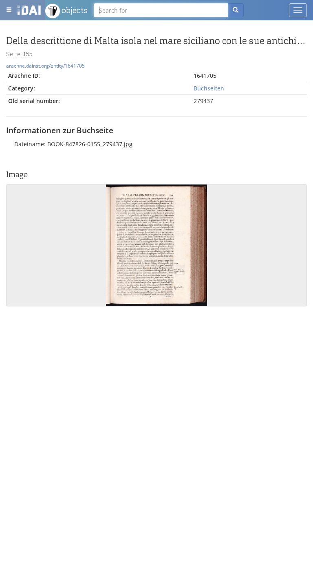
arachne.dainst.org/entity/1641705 (45, 65)
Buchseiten (209, 88)
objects (74, 10)
